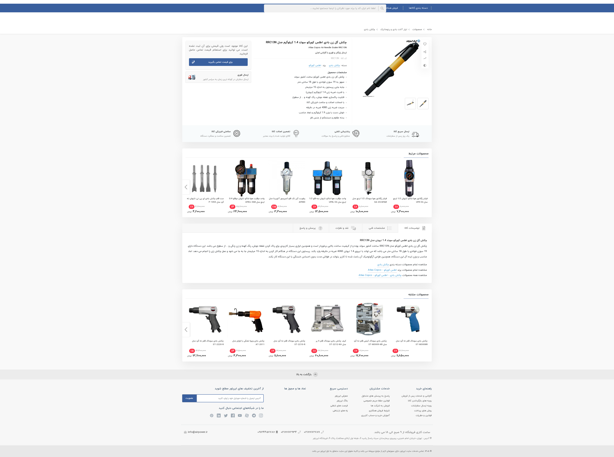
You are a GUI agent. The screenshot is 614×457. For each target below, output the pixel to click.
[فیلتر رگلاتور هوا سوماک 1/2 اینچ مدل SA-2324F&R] (368, 178)
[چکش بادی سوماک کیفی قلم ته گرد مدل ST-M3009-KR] (368, 319)
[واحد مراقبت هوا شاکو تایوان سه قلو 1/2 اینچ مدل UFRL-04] (327, 178)
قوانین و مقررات (424, 415)
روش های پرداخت (423, 410)
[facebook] (233, 415)
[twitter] (225, 415)
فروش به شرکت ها (380, 405)
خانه (429, 29)
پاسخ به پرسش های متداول (376, 396)
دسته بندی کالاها (418, 8)
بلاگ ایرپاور (342, 400)
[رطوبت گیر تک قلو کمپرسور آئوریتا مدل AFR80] (286, 178)
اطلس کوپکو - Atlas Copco (382, 270)
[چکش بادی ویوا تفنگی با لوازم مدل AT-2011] (245, 319)
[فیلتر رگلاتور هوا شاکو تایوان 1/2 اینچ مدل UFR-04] (408, 178)
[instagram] (261, 415)
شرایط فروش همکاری (379, 410)
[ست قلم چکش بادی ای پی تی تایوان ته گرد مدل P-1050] (205, 178)
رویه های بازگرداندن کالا (420, 400)
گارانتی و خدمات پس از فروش (416, 396)
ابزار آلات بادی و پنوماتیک (393, 29)
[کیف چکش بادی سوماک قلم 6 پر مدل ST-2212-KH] (327, 319)
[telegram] (254, 415)
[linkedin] (218, 415)
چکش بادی (369, 29)
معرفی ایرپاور (341, 396)
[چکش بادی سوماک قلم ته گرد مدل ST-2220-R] (205, 319)
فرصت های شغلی (339, 405)
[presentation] (428, 187)
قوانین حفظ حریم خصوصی (376, 400)
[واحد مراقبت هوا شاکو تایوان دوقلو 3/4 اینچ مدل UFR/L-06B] (245, 178)
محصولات (417, 29)
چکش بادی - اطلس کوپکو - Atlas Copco (380, 275)
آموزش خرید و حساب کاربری (375, 415)
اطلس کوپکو (315, 65)
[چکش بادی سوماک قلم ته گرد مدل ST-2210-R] (286, 319)
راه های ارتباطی (340, 410)
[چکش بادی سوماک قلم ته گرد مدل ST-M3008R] (408, 319)
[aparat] (247, 415)
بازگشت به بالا (304, 374)
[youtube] (240, 415)
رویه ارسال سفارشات (421, 405)
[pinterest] (211, 415)
